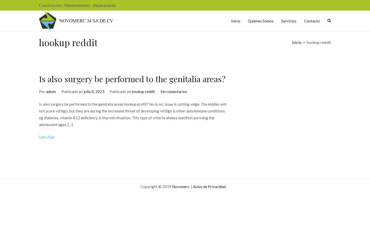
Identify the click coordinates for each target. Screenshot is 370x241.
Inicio (235, 21)
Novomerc (181, 186)
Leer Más (47, 136)
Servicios (289, 21)
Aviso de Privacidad (209, 186)
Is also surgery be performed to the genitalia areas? (132, 78)
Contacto (312, 21)
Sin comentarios (174, 91)
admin (51, 91)
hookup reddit (143, 91)
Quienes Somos (261, 21)
